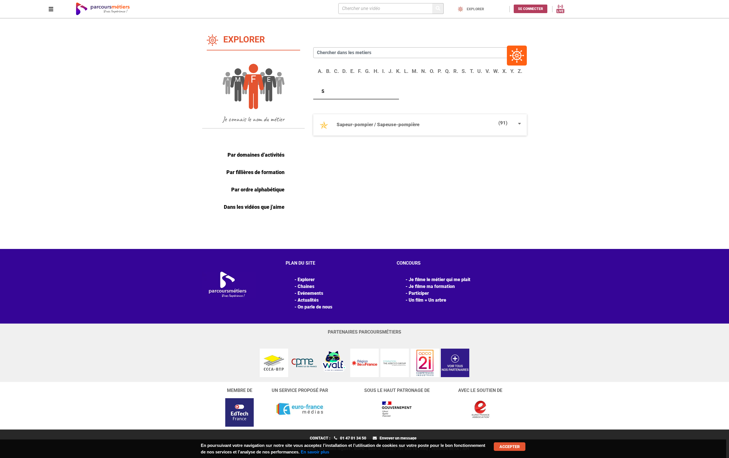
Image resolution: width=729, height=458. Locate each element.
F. (360, 71)
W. (496, 71)
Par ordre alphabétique (257, 190)
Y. (512, 71)
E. (352, 71)
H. (376, 71)
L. (406, 71)
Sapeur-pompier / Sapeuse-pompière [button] (422, 123)
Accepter (509, 446)
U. (479, 71)
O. (432, 71)
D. (344, 71)
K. (398, 71)
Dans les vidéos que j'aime (254, 207)
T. (472, 71)
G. (367, 71)
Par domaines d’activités (256, 155)
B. (328, 71)
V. (488, 71)
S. (464, 71)
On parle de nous (315, 307)
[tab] (420, 127)
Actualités (308, 300)
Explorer (306, 279)
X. (504, 71)
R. (455, 71)
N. (423, 71)
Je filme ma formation (432, 286)
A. (320, 71)
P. (440, 71)
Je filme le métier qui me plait (439, 279)
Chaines (306, 286)
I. (383, 71)
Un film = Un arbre (427, 300)
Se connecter (530, 9)
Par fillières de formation (255, 172)
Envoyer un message (398, 438)
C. (336, 71)
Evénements (310, 293)
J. (390, 71)
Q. (447, 71)
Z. (520, 71)
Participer (419, 293)
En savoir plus (315, 451)
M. (415, 71)
